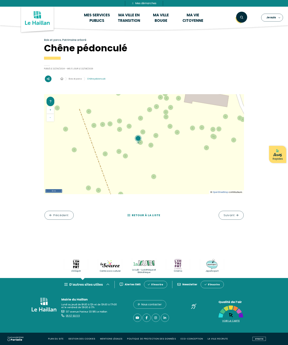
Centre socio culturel (110, 271)
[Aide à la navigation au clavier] (50, 101)
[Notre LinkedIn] (165, 318)
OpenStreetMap (220, 192)
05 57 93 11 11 (73, 316)
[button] (241, 17)
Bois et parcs (75, 78)
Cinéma (178, 271)
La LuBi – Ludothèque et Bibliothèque (144, 271)
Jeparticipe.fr (212, 271)
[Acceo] (194, 307)
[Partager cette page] (48, 79)
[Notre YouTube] (137, 318)
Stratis (259, 339)
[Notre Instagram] (156, 318)
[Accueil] (61, 79)
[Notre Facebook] (146, 318)
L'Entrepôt (76, 271)
